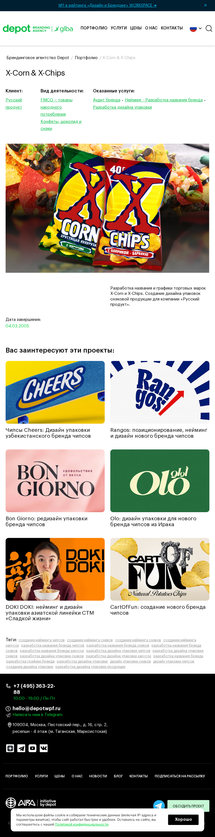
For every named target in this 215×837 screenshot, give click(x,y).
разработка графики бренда (30, 661)
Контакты (172, 28)
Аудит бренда (106, 100)
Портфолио (94, 28)
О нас (151, 28)
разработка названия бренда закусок (52, 650)
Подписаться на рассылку (180, 776)
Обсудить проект (188, 806)
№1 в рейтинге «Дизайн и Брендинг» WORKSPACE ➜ (133, 6)
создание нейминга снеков (90, 640)
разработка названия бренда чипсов (52, 645)
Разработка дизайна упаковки (122, 107)
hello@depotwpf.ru (36, 708)
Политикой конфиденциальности (81, 824)
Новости (98, 776)
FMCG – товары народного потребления (57, 107)
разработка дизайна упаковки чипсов (118, 650)
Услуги (119, 28)
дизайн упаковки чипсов (173, 661)
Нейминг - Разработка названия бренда (164, 100)
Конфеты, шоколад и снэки (61, 125)
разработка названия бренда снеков (118, 645)
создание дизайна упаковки (29, 666)
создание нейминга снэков (138, 640)
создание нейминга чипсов (41, 640)
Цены (136, 28)
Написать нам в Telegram (37, 715)
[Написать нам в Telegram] (159, 806)
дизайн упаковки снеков (130, 661)
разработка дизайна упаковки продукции (90, 666)
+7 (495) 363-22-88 (34, 689)
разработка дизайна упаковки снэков (52, 656)
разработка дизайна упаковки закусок (118, 656)
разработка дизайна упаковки (82, 661)
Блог (118, 776)
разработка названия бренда (178, 656)
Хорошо (183, 820)
